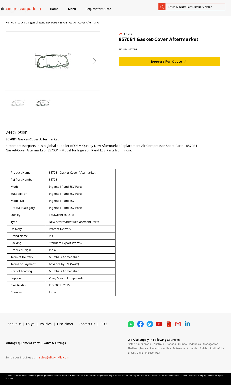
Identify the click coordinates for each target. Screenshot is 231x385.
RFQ (104, 324)
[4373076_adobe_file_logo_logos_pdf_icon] (168, 324)
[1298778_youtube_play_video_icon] (159, 324)
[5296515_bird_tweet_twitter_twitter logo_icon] (150, 324)
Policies (46, 324)
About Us (15, 324)
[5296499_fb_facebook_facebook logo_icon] (140, 324)
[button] (76, 9)
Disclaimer (66, 324)
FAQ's (30, 324)
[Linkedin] (187, 324)
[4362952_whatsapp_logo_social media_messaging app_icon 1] (131, 324)
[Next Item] (94, 61)
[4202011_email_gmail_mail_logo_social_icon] (178, 324)
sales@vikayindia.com (54, 357)
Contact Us (87, 324)
